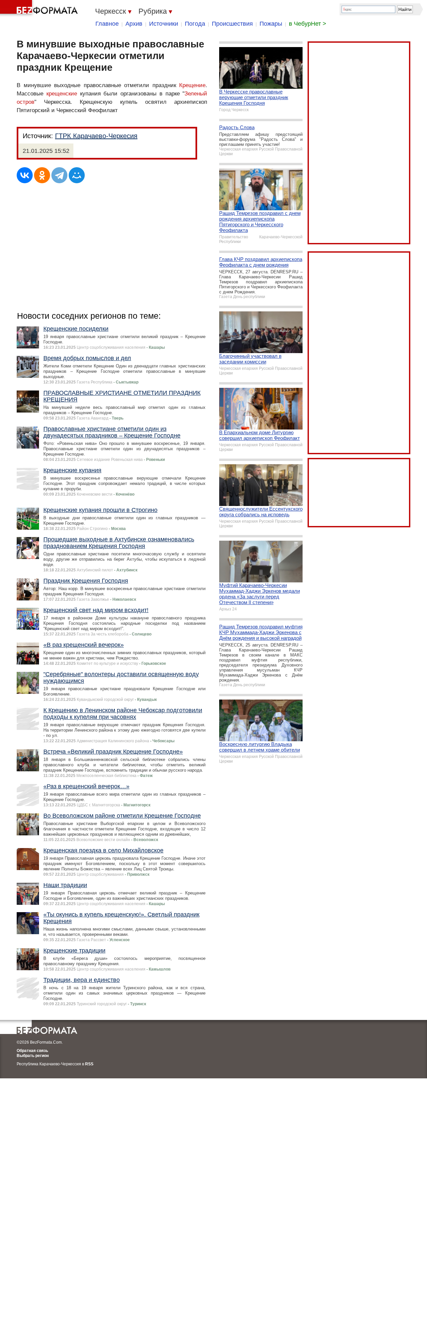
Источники (163, 23)
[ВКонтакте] (25, 175)
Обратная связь (32, 1050)
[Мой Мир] (77, 175)
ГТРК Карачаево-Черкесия (96, 136)
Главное (107, 23)
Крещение (192, 85)
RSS (89, 1064)
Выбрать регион (33, 1055)
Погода (195, 23)
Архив (133, 23)
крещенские (61, 93)
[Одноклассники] (42, 175)
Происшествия (232, 23)
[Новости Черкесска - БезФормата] (40, 8)
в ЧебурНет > (307, 23)
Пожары (271, 23)
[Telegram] (59, 175)
